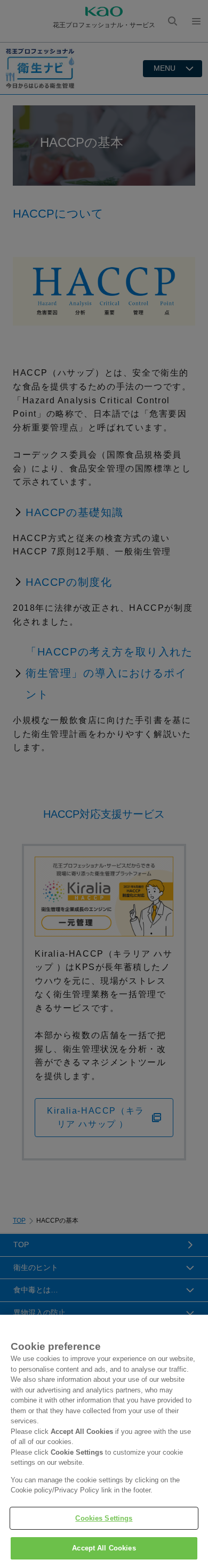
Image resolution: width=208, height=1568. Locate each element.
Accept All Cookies (103, 1548)
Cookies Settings (103, 1518)
